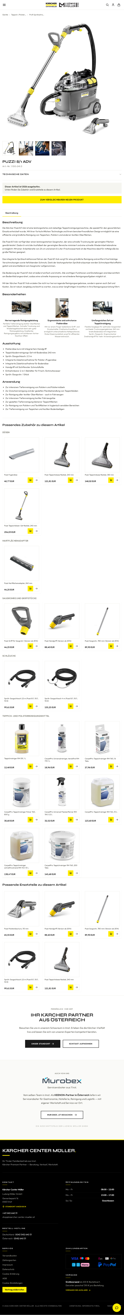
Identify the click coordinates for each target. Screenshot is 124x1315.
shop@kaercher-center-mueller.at (18, 1217)
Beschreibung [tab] (11, 213)
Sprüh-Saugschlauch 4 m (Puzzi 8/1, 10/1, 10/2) (61, 699)
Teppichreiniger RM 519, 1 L (15, 758)
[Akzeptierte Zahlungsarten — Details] (94, 1261)
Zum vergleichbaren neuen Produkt (62, 199)
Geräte (5, 15)
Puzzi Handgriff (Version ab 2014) (58, 641)
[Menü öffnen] (4, 5)
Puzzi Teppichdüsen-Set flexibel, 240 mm (20, 525)
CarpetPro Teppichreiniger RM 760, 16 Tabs (100, 759)
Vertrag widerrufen (14, 1289)
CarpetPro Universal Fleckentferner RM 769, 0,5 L (61, 813)
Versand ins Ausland (77, 1290)
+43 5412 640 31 (9, 1213)
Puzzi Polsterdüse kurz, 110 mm (16, 928)
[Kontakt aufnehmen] (117, 1307)
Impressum (7, 1264)
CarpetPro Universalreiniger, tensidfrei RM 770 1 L (62, 759)
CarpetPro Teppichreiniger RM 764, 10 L (101, 812)
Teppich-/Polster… (18, 15)
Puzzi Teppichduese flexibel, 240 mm (59, 475)
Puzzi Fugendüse (10, 475)
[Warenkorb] (119, 5)
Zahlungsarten (9, 1260)
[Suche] (107, 5)
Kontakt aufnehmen (80, 1044)
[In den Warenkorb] (30, 480)
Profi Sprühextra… (36, 15)
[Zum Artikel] (36, 480)
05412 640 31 (20, 1238)
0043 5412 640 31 (23, 1234)
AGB (4, 1278)
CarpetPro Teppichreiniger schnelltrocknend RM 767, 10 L (16, 866)
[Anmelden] (113, 5)
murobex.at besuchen (60, 1115)
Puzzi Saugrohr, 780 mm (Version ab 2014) (102, 641)
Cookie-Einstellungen (12, 1283)
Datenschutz (8, 1269)
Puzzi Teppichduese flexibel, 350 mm (99, 475)
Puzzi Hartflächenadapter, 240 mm (18, 583)
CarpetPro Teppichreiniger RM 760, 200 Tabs (61, 866)
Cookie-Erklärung (10, 1273)
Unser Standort (40, 1044)
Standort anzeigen (15, 1207)
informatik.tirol (91, 1306)
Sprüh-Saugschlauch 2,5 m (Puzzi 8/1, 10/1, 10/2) (21, 699)
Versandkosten (9, 1255)
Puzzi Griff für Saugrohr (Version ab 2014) (21, 641)
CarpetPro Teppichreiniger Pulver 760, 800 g (19, 813)
